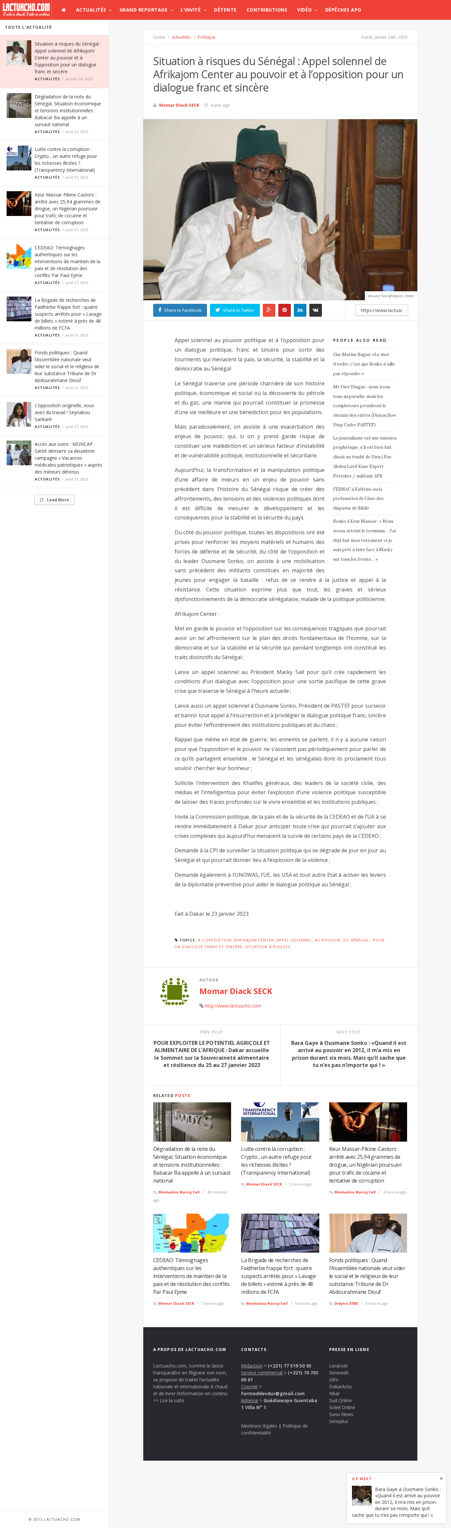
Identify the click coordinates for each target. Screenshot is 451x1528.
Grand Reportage (144, 10)
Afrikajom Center (254, 940)
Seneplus (338, 1421)
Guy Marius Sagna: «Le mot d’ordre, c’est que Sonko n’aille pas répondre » (364, 364)
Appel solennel (294, 940)
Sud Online (340, 1400)
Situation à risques (268, 946)
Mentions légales (259, 1426)
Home (159, 37)
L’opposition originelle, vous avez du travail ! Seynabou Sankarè (64, 412)
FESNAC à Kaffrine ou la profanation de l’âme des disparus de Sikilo (358, 498)
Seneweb (339, 1372)
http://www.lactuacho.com (233, 1006)
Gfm (333, 1379)
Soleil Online (342, 1407)
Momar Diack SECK (179, 105)
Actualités (91, 10)
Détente (225, 10)
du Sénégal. (356, 940)
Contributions (267, 10)
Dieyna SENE (346, 1303)
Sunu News (341, 1414)
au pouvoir (328, 940)
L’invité (191, 10)
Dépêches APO (343, 10)
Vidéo (304, 10)
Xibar (334, 1393)
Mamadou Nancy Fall (179, 1192)
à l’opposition (214, 940)
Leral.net (338, 1366)
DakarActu (340, 1386)
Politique (206, 37)
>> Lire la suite (168, 1400)
